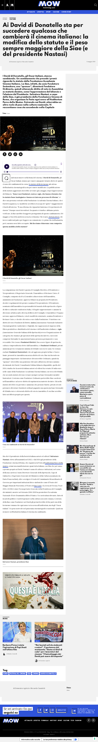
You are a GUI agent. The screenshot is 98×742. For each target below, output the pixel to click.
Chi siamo (46, 734)
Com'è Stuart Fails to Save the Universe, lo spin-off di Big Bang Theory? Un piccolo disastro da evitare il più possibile (87, 410)
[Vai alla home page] (49, 3)
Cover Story (66, 12)
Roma (5, 674)
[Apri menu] (2, 5)
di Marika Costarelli (12, 654)
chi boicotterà (53, 217)
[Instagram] (52, 710)
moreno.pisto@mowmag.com (86, 713)
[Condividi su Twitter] (10, 154)
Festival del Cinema (17, 674)
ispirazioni (7, 641)
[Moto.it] (12, 5)
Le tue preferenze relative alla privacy (57, 739)
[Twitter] (46, 710)
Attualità (31, 12)
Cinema (36, 674)
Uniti (37, 641)
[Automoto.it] (7, 5)
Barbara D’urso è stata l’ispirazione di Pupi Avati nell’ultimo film (15, 647)
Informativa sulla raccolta (30, 739)
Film (29, 674)
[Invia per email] (21, 154)
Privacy (52, 734)
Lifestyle (40, 12)
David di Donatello (48, 674)
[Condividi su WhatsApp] (15, 154)
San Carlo (37, 486)
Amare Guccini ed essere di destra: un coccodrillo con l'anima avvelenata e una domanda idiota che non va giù (87, 469)
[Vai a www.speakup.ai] (61, 163)
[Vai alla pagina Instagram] (93, 720)
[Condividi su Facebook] (5, 154)
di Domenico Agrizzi (44, 660)
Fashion (78, 720)
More (5, 619)
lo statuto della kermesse (38, 184)
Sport (48, 12)
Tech (72, 720)
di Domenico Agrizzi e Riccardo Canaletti (21, 62)
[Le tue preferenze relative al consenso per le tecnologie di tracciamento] (94, 738)
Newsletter (62, 710)
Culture (56, 12)
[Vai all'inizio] (11, 720)
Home (5, 19)
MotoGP (53, 720)
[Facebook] (40, 710)
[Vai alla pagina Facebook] (89, 720)
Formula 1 (45, 720)
